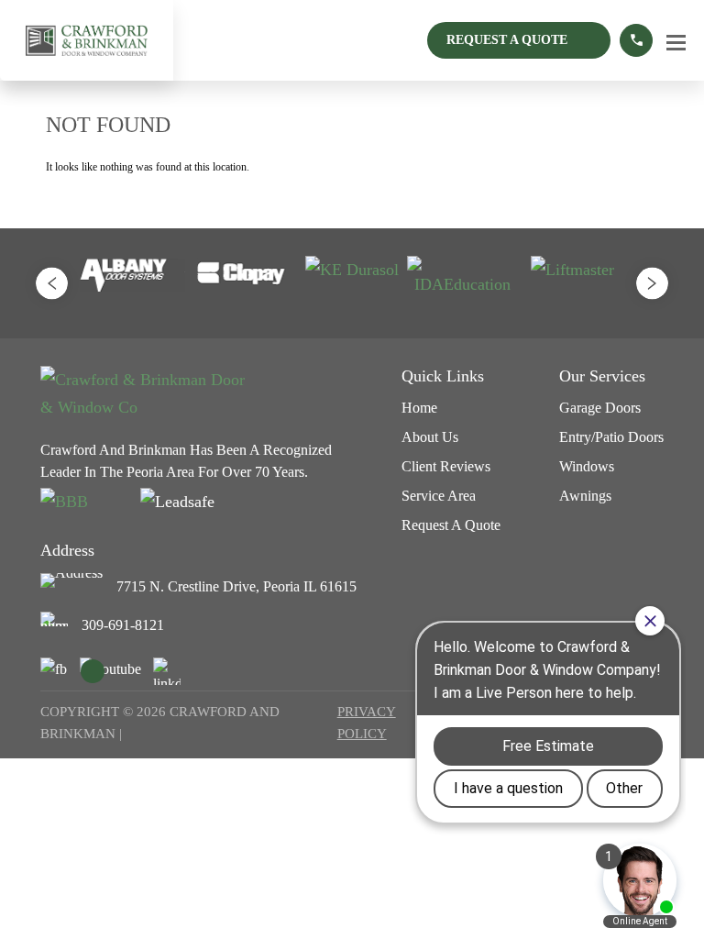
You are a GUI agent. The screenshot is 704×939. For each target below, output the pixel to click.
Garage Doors (600, 407)
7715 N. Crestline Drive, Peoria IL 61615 (236, 586)
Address (67, 550)
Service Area (439, 495)
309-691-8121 (123, 625)
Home (419, 407)
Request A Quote (506, 40)
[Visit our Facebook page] (54, 671)
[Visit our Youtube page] (110, 669)
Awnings (585, 495)
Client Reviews (446, 466)
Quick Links (443, 376)
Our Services (602, 376)
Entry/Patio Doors (611, 437)
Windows (586, 466)
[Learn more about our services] (636, 40)
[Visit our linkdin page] (167, 671)
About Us (430, 437)
